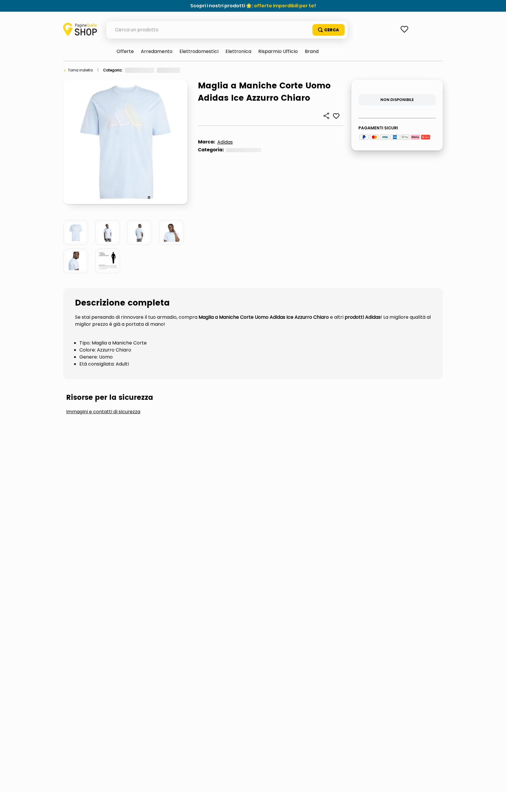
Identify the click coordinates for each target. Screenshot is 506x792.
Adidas (225, 142)
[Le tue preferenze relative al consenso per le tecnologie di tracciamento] (495, 781)
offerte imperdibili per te (284, 5)
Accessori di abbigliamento (205, 70)
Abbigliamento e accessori (149, 70)
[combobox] (227, 30)
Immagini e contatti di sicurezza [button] (103, 506)
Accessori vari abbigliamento (264, 70)
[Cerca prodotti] (328, 30)
